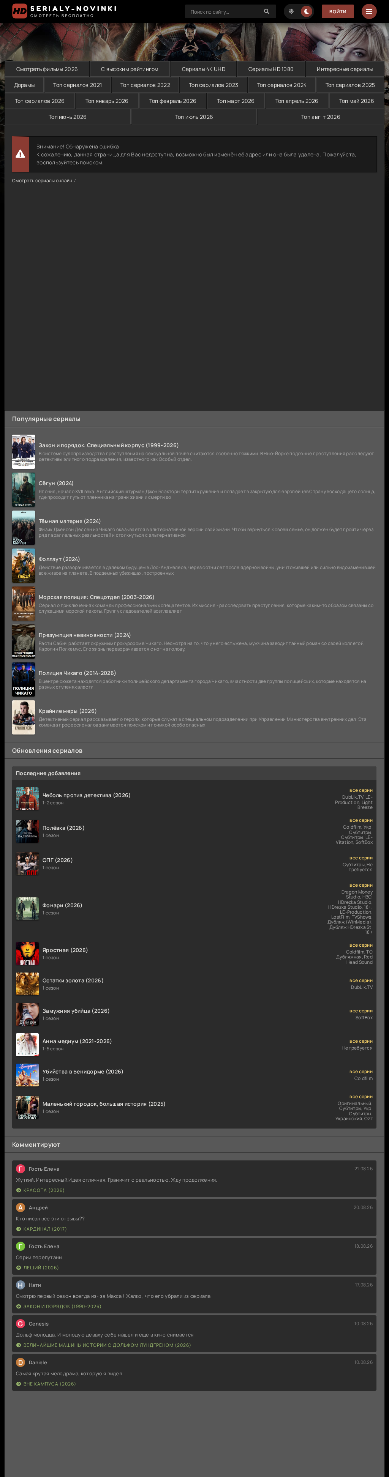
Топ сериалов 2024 (282, 84)
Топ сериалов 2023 (214, 84)
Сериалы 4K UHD (203, 69)
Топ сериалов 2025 (350, 84)
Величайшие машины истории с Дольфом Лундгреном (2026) (107, 1345)
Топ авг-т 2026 (320, 116)
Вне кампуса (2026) (50, 1384)
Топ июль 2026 (194, 116)
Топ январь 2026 (107, 100)
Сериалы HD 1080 (271, 69)
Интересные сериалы (345, 69)
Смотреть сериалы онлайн (42, 180)
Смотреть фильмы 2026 (47, 69)
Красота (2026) (44, 1190)
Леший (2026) (41, 1267)
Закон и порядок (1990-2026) (63, 1306)
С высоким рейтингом (129, 69)
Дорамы (24, 84)
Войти (337, 11)
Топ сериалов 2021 (77, 84)
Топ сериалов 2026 (40, 100)
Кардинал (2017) (45, 1229)
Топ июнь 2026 (68, 116)
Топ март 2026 (236, 100)
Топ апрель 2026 (297, 100)
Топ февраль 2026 (172, 100)
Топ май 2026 (356, 100)
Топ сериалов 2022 (145, 84)
